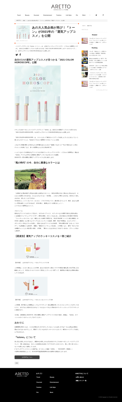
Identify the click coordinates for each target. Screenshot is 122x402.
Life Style (69, 15)
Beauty (27, 15)
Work (83, 15)
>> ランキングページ (101, 90)
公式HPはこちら (27, 357)
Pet (77, 15)
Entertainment (47, 15)
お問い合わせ (80, 377)
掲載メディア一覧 (81, 380)
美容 (24, 20)
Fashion (58, 15)
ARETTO (18, 20)
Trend (19, 15)
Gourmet (36, 15)
